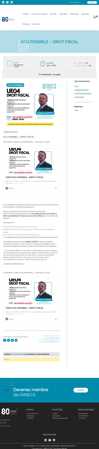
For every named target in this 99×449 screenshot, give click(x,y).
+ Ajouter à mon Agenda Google (49, 341)
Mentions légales (29, 446)
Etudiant (55, 413)
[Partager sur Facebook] (4, 340)
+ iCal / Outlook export (51, 337)
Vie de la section (79, 97)
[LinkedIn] (12, 340)
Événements (74, 14)
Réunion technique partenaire (83, 93)
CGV (37, 446)
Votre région (63, 14)
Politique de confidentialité (50, 446)
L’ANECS (26, 14)
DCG (76, 110)
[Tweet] (8, 340)
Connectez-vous (18, 354)
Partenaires (85, 14)
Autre (76, 86)
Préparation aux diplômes (10, 132)
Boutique (26, 24)
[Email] (16, 340)
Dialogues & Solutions (68, 446)
